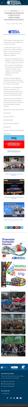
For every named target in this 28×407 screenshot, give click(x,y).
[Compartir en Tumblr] (19, 227)
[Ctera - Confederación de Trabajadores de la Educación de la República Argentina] (14, 2)
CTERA (20, 23)
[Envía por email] (14, 227)
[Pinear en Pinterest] (16, 227)
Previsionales (14, 10)
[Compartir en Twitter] (11, 227)
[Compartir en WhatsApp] (6, 227)
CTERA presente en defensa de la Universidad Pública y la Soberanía (13, 352)
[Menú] (2, 2)
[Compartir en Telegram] (22, 227)
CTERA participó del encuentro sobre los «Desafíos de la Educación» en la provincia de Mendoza (13, 330)
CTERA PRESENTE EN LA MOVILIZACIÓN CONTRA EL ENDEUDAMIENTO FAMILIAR (13, 308)
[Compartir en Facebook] (8, 227)
